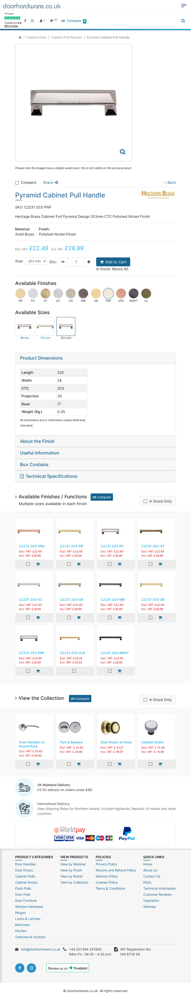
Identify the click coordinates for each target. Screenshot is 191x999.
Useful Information (39, 453)
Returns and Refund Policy (116, 870)
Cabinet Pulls (36, 37)
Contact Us (151, 876)
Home (147, 864)
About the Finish (37, 441)
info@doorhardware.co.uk (40, 949)
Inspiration (151, 900)
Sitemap (149, 907)
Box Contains (34, 464)
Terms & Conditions (110, 888)
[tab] (95, 358)
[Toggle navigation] (184, 5)
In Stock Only (160, 501)
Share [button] (48, 182)
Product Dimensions (41, 358)
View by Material (72, 864)
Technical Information (159, 888)
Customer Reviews (157, 894)
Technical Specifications (51, 476)
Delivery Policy (107, 876)
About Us (150, 870)
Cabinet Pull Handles (66, 37)
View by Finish (71, 870)
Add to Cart (115, 262)
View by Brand (71, 876)
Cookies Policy (107, 882)
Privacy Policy (106, 864)
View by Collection (74, 882)
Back (171, 182)
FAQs (147, 882)
